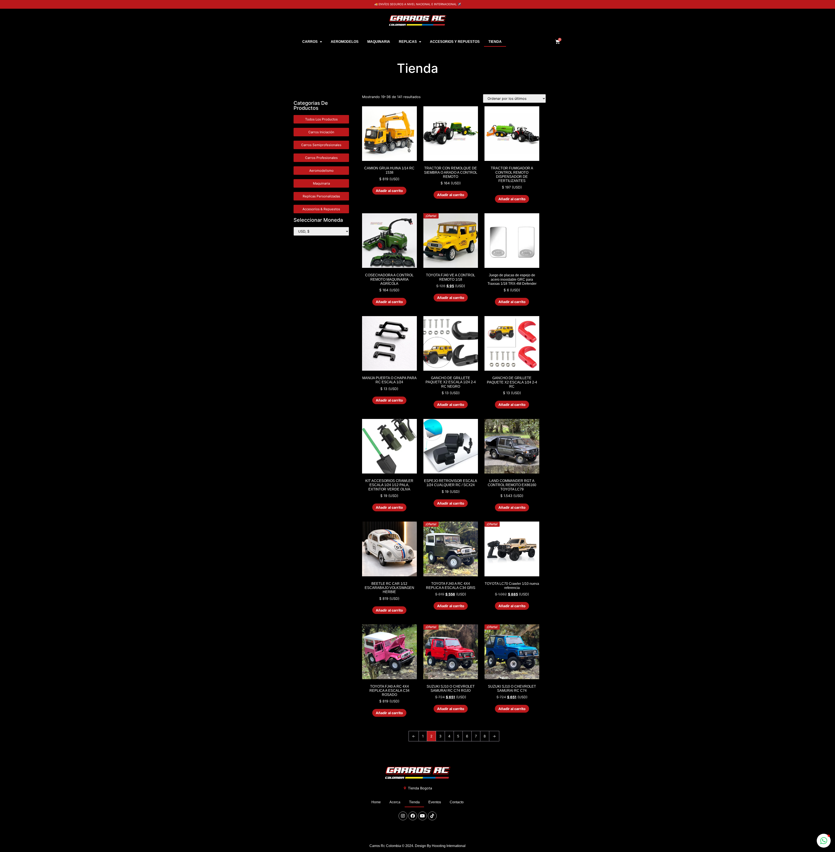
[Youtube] (422, 816)
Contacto (457, 802)
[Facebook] (412, 816)
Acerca (394, 802)
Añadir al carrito (389, 190)
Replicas (408, 41)
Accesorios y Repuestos (455, 41)
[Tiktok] (432, 816)
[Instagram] (403, 816)
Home (376, 802)
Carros (310, 41)
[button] (824, 841)
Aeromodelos (345, 41)
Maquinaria (378, 41)
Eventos (434, 802)
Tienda (495, 41)
